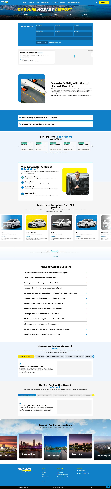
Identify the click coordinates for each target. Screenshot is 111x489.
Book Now (102, 2)
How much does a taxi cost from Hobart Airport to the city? (45, 298)
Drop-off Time (76, 31)
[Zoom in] (92, 52)
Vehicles (24, 2)
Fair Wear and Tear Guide (62, 474)
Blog (43, 474)
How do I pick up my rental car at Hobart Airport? (39, 118)
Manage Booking (45, 2)
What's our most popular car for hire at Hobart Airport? (43, 303)
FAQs (37, 2)
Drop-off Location (39, 31)
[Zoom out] (92, 54)
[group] (11, 227)
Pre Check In (54, 2)
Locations (31, 2)
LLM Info (44, 481)
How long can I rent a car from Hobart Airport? (40, 278)
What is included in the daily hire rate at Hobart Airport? (44, 319)
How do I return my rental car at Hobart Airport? (39, 124)
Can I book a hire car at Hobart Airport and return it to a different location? (50, 293)
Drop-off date (57, 31)
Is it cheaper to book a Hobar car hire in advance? (41, 324)
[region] (55, 57)
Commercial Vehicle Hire (74, 2)
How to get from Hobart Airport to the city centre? (41, 314)
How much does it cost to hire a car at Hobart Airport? (43, 288)
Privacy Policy (60, 472)
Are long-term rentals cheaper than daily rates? (41, 283)
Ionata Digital (60, 487)
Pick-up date (57, 25)
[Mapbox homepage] (90, 50)
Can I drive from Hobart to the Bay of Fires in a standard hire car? (47, 329)
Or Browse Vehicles (53, 42)
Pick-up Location (39, 25)
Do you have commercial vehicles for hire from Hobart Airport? (46, 273)
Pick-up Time (76, 25)
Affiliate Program (45, 476)
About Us (44, 470)
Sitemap (44, 479)
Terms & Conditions (61, 470)
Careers (44, 472)
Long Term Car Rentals (62, 479)
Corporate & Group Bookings (63, 476)
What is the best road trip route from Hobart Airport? (42, 334)
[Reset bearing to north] (92, 56)
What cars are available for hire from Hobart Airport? (43, 309)
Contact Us (62, 2)
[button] (109, 228)
